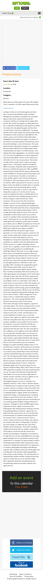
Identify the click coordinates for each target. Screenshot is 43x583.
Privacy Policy (29, 576)
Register (25, 8)
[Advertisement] (21, 42)
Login (17, 8)
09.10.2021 (7, 84)
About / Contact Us (25, 574)
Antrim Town (6, 13)
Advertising (13, 574)
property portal (8, 108)
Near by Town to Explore (29, 17)
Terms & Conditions (16, 576)
